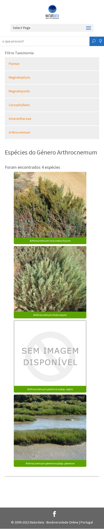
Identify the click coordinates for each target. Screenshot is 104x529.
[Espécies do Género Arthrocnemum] (50, 207)
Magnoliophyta (19, 77)
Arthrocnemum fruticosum (50, 315)
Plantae (14, 63)
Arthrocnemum (19, 132)
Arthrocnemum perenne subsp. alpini (50, 389)
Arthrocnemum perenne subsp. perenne (50, 463)
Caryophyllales (19, 105)
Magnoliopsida (19, 91)
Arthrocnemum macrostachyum (50, 240)
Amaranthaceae (20, 118)
